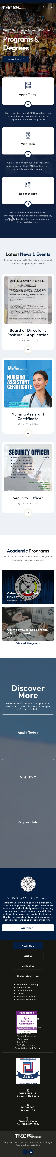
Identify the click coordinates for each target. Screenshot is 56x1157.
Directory (22, 1030)
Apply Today (28, 94)
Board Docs (23, 1042)
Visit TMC (28, 144)
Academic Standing (27, 984)
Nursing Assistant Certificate (28, 416)
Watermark (22, 1039)
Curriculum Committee (29, 1027)
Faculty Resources (26, 1036)
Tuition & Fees (24, 990)
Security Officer (28, 498)
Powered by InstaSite (28, 1145)
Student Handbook (27, 996)
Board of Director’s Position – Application (28, 332)
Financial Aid (24, 987)
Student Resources (27, 999)
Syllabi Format (24, 1033)
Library (20, 993)
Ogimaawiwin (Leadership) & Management (27, 631)
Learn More (15, 59)
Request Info (28, 193)
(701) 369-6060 (28, 1121)
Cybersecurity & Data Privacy (23, 595)
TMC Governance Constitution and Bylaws (27, 1047)
